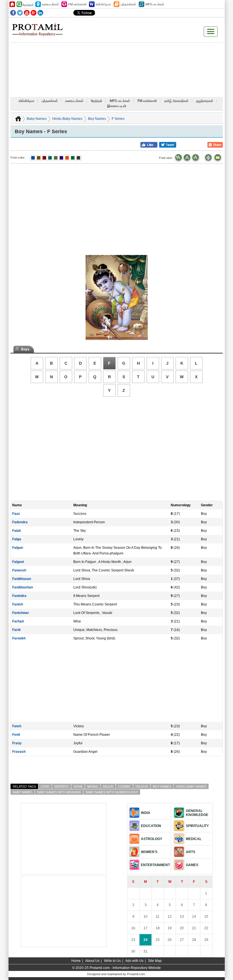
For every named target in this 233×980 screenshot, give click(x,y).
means (92, 786)
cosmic (124, 786)
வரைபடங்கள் (74, 101)
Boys (25, 349)
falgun (142, 786)
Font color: (18, 157)
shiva (78, 786)
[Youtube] (27, 13)
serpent (61, 786)
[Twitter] (20, 13)
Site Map (155, 961)
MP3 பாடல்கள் (120, 101)
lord (45, 786)
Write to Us (112, 961)
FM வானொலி (147, 101)
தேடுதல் (96, 101)
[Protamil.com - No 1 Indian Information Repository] (39, 32)
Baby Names (37, 119)
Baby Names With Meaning (59, 792)
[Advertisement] (116, 56)
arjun (108, 786)
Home (76, 961)
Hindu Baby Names (67, 119)
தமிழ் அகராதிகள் (176, 101)
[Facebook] (13, 13)
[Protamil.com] (12, 4)
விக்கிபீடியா (26, 101)
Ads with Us (134, 961)
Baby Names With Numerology (112, 792)
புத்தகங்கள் (50, 101)
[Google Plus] (33, 13)
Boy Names (97, 119)
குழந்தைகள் (204, 101)
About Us (92, 961)
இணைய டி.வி (116, 106)
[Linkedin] (40, 13)
